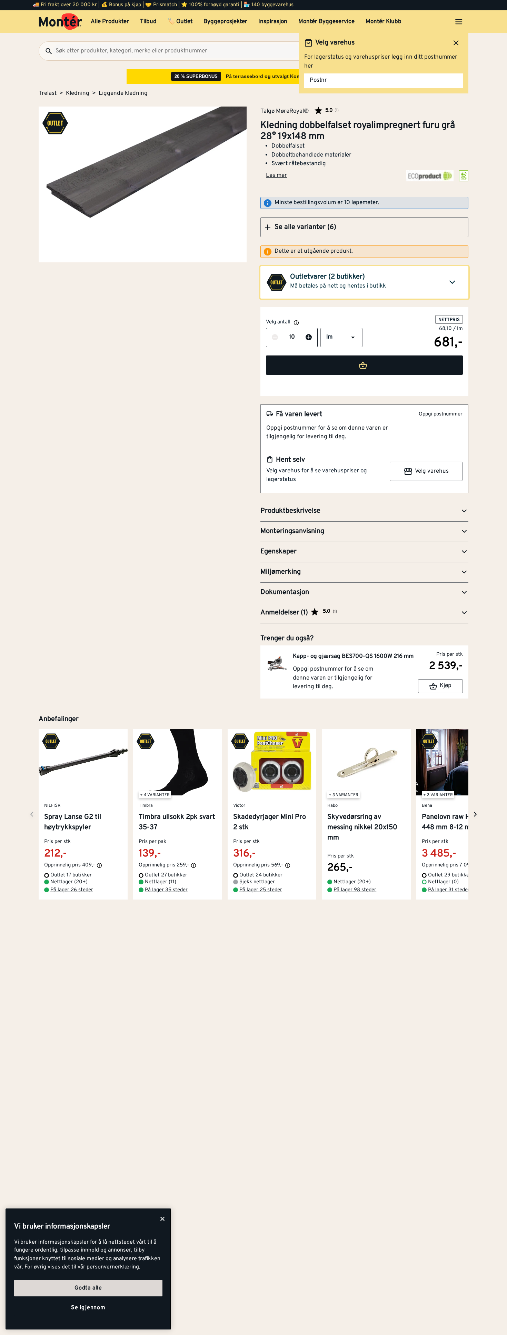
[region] (88, 1268)
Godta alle (88, 1288)
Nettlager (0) (443, 882)
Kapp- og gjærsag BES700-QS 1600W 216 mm (353, 656)
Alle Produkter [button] (110, 22)
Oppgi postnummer (441, 414)
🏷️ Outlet (180, 22)
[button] (364, 227)
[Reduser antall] (275, 337)
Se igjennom (88, 1307)
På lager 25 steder (260, 890)
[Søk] (46, 51)
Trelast (48, 93)
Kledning (77, 93)
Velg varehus (432, 471)
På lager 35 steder (166, 890)
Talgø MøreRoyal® (284, 111)
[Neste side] (32, 814)
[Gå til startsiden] (60, 21)
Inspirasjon (272, 22)
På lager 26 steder (71, 890)
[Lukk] (162, 1218)
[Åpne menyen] (458, 22)
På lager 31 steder (449, 890)
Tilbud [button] (148, 22)
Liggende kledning (123, 93)
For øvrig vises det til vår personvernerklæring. (82, 1267)
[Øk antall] (309, 337)
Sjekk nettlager (257, 882)
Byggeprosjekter (225, 22)
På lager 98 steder (355, 890)
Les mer (276, 175)
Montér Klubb (383, 22)
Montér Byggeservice (326, 22)
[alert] (364, 251)
